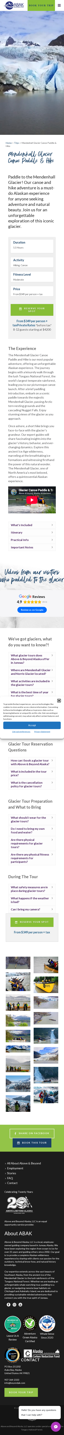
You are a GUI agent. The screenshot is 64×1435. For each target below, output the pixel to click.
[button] (59, 700)
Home (9, 143)
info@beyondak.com (14, 1382)
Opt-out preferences (21, 731)
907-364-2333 (11, 1379)
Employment (15, 1168)
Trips (16, 143)
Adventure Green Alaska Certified (30, 1337)
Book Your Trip (41, 5)
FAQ (10, 1178)
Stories (11, 1173)
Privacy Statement (42, 731)
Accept (32, 725)
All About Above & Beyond (24, 1163)
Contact (12, 1183)
